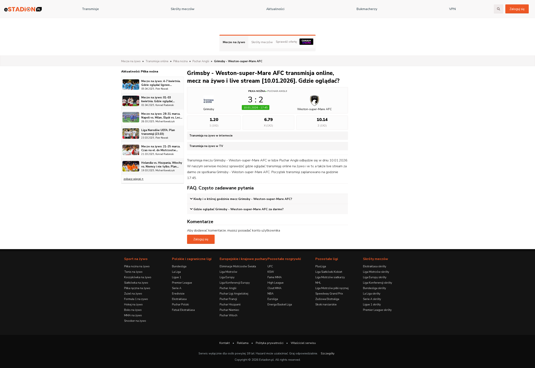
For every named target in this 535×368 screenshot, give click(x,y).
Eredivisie (178, 294)
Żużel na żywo (133, 294)
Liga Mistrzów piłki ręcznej (332, 288)
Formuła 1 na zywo (136, 299)
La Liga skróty (371, 294)
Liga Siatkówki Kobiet (328, 272)
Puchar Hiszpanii (230, 304)
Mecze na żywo (234, 42)
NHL (318, 283)
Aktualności (275, 9)
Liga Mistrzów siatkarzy (330, 277)
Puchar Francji (228, 299)
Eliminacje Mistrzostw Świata (238, 266)
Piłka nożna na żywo (137, 266)
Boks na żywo (133, 310)
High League (276, 283)
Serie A (176, 288)
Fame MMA (275, 277)
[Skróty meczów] (23, 9)
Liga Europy (227, 277)
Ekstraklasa (179, 299)
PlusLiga (320, 266)
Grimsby (208, 109)
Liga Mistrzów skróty (376, 272)
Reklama (242, 343)
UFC (270, 266)
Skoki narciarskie (326, 304)
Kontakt (224, 343)
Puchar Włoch (228, 315)
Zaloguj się (517, 9)
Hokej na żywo (133, 304)
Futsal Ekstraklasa (183, 310)
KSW (271, 272)
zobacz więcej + (134, 179)
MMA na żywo (133, 315)
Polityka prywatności (269, 343)
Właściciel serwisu (303, 343)
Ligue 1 (176, 277)
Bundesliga (179, 266)
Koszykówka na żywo (137, 277)
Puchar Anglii (277, 91)
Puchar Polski (180, 304)
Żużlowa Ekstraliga (327, 299)
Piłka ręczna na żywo (137, 288)
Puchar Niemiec (229, 310)
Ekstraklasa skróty (374, 266)
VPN (452, 9)
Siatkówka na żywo (136, 283)
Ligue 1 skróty (372, 304)
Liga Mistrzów (228, 272)
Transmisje (90, 9)
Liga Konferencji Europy (235, 283)
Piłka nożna (256, 91)
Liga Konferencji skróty (377, 283)
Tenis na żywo (133, 272)
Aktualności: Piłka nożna (139, 71)
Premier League (182, 283)
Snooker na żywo (135, 321)
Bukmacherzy (367, 9)
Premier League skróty (377, 310)
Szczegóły (327, 353)
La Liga (176, 272)
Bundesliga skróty (374, 288)
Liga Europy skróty (374, 277)
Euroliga (273, 299)
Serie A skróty (372, 299)
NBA (271, 294)
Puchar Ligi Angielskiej (234, 294)
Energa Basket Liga (280, 304)
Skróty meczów (182, 9)
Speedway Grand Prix (329, 294)
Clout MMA (275, 288)
